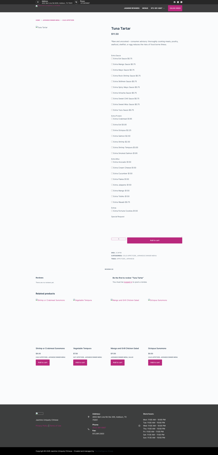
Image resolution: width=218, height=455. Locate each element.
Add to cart (154, 240)
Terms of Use (55, 426)
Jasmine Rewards (131, 8)
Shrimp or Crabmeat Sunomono (50, 348)
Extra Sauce (116, 55)
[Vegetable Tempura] (90, 321)
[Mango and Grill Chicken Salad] (128, 321)
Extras (113, 208)
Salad (131, 357)
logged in (128, 282)
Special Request (117, 217)
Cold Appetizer (129, 256)
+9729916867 (85, 3)
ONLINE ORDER (175, 8)
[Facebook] (174, 2)
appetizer (121, 259)
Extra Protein (116, 116)
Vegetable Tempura (82, 348)
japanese (130, 259)
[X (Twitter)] (178, 2)
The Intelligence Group (103, 451)
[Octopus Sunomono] (165, 321)
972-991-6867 (156, 8)
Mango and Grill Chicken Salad (125, 348)
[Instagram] (181, 2)
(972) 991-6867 (99, 427)
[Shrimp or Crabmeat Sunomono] (53, 321)
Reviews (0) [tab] (109, 269)
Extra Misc (115, 159)
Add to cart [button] (42, 362)
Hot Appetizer (78, 357)
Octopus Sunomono (157, 348)
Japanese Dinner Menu (147, 256)
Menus (145, 8)
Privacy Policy (42, 426)
